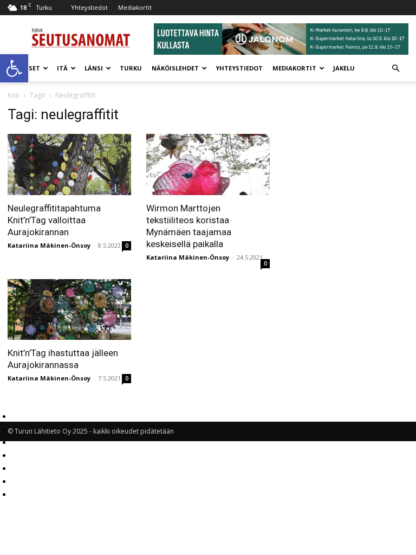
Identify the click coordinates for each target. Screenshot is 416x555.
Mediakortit (135, 7)
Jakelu (344, 68)
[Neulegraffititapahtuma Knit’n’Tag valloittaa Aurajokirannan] (69, 164)
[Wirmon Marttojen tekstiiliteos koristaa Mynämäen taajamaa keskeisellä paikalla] (208, 164)
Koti (14, 95)
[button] (14, 68)
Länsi (93, 68)
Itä (62, 68)
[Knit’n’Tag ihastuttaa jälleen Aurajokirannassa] (69, 309)
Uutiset (26, 68)
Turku (131, 68)
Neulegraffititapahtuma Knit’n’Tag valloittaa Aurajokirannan (54, 220)
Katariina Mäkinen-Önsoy (49, 245)
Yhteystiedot (89, 7)
